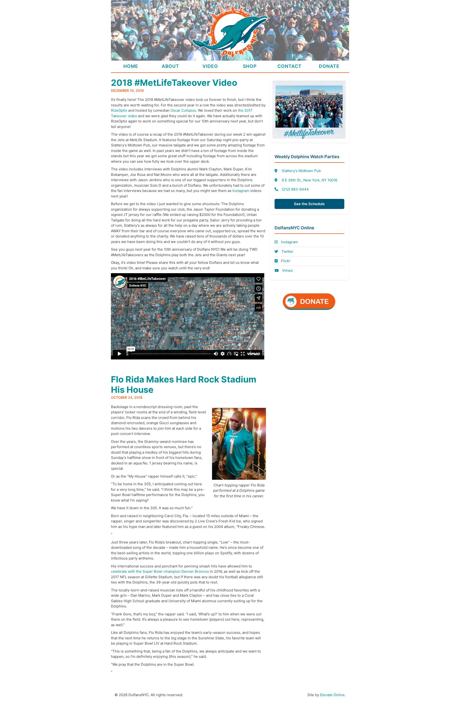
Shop (250, 66)
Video (210, 66)
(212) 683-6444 (295, 189)
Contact (289, 66)
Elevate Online (332, 695)
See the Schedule (309, 204)
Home (130, 66)
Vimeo (287, 270)
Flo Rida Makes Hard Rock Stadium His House (183, 384)
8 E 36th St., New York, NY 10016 (309, 180)
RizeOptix (119, 110)
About (170, 66)
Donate (329, 66)
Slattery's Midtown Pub (301, 170)
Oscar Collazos (183, 110)
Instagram (240, 190)
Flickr (285, 261)
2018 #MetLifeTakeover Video (174, 82)
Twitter (287, 251)
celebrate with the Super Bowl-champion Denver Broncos (160, 571)
